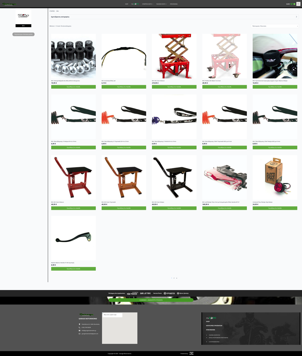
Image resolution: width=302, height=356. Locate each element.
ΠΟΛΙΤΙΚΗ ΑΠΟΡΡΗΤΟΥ (214, 335)
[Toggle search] (298, 4)
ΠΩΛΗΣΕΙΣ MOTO (160, 4)
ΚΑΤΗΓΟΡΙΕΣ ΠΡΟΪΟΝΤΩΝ (214, 325)
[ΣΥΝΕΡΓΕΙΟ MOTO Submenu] (153, 4)
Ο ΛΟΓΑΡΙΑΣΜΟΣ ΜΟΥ (214, 341)
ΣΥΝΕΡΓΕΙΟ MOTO (147, 4)
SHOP (126, 4)
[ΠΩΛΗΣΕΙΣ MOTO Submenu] (166, 4)
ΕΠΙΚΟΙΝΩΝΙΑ (174, 4)
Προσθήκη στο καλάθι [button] (73, 87)
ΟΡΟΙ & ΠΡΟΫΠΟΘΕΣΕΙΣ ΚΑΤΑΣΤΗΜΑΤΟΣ (218, 337)
